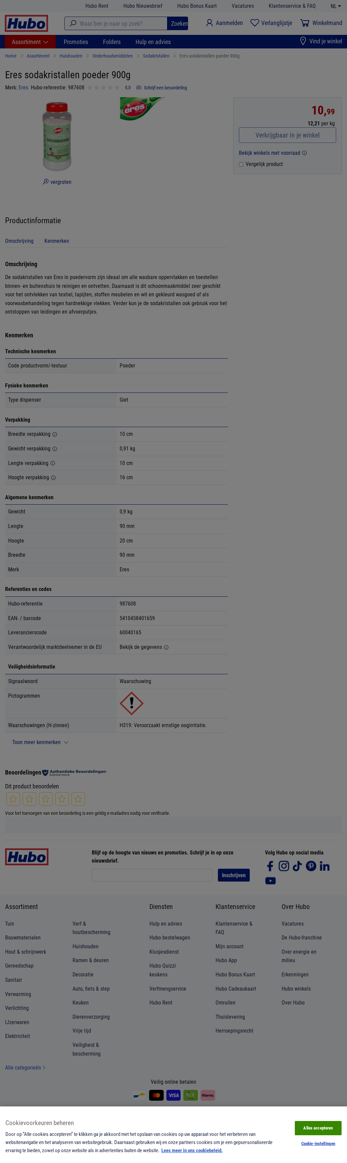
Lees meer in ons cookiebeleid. (192, 1150)
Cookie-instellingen (318, 1143)
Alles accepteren (318, 1128)
